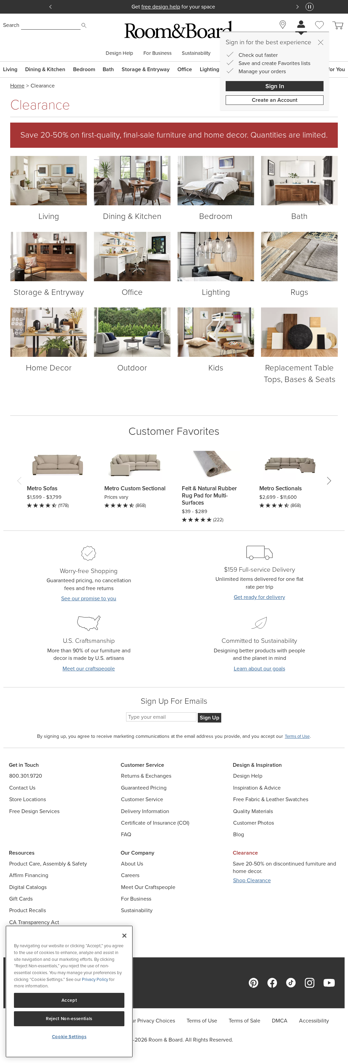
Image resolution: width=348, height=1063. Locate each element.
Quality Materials (253, 811)
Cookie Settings (69, 1036)
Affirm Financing (28, 875)
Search (11, 25)
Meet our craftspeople (89, 668)
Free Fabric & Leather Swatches (270, 799)
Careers (130, 875)
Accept (69, 1000)
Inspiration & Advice (257, 787)
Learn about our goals (259, 668)
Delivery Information (145, 811)
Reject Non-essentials (69, 1018)
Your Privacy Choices (150, 1020)
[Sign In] (301, 25)
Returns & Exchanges (146, 775)
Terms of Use (202, 1020)
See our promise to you (88, 598)
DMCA (280, 1020)
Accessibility (314, 1020)
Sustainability (196, 53)
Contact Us (22, 787)
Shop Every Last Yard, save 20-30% (174, 7)
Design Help (119, 53)
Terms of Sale (244, 1020)
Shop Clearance (252, 880)
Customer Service (142, 799)
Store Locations (27, 799)
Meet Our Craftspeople (148, 887)
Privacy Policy (95, 979)
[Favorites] (319, 32)
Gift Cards (21, 898)
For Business (157, 53)
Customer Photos (253, 822)
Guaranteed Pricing (144, 787)
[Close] (320, 42)
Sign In (274, 86)
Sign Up (209, 717)
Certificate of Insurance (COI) (155, 822)
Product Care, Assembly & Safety (48, 863)
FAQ (126, 834)
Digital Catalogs (28, 887)
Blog (238, 834)
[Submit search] (84, 25)
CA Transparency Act (34, 922)
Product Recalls (27, 910)
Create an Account (274, 100)
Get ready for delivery (259, 597)
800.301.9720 (25, 775)
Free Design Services (34, 811)
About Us (132, 863)
